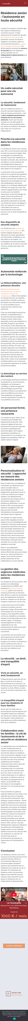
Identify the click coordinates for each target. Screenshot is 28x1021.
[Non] (25, 1015)
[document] (14, 510)
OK (14, 1018)
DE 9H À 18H (16, 993)
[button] (25, 903)
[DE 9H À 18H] (8, 993)
